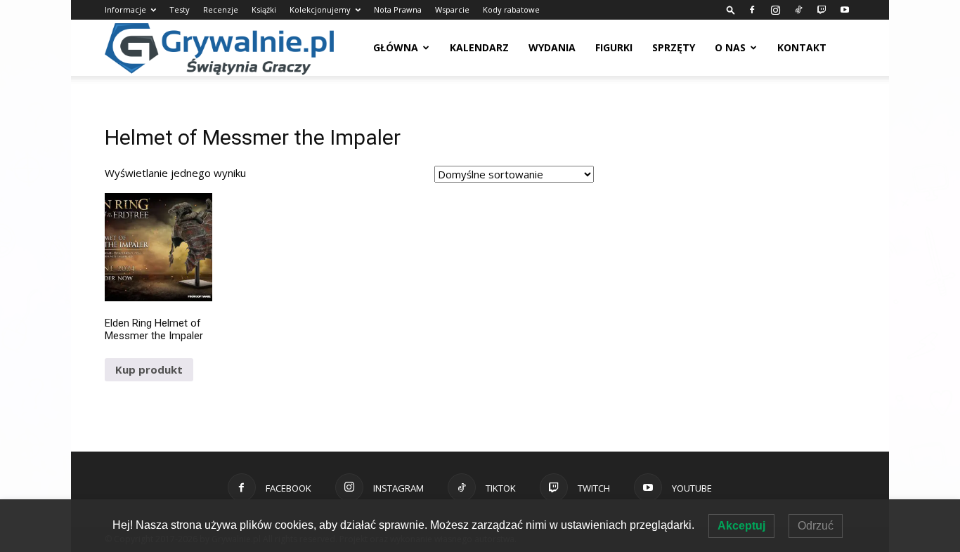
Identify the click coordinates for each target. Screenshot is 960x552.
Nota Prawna (398, 9)
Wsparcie (452, 9)
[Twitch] (821, 10)
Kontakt (801, 47)
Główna (395, 47)
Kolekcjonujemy (320, 9)
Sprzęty (673, 47)
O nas (730, 47)
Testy (179, 9)
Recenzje (220, 9)
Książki (264, 9)
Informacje (125, 9)
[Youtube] (844, 10)
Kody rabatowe (511, 9)
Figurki (614, 47)
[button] (730, 9)
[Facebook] (752, 10)
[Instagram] (775, 10)
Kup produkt (149, 369)
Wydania (552, 47)
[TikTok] (798, 10)
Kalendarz (479, 47)
